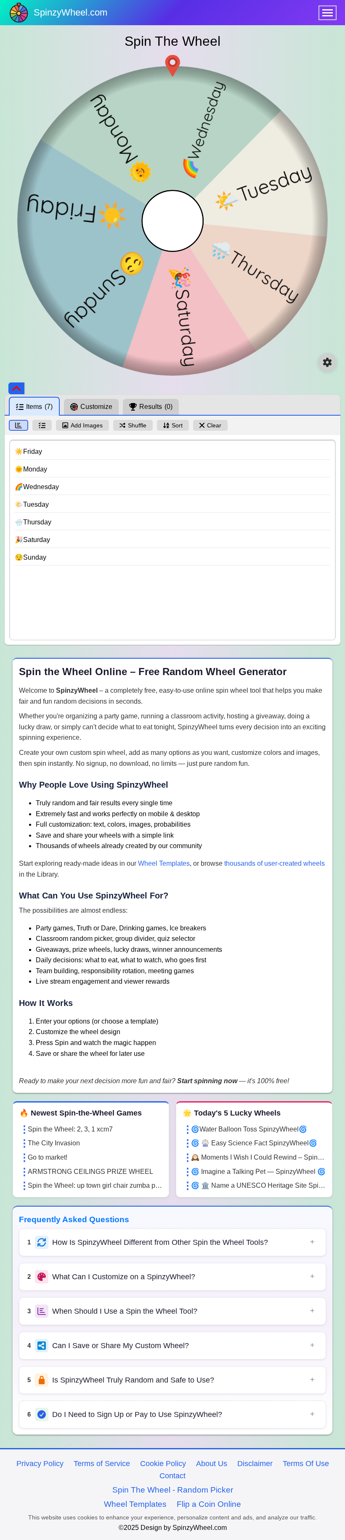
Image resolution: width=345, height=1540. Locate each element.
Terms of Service (102, 1463)
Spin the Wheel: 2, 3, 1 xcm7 (70, 1129)
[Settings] (327, 362)
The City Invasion (54, 1143)
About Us (211, 1463)
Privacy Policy (40, 1463)
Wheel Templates (164, 863)
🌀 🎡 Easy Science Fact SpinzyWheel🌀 (254, 1143)
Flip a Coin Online (209, 1504)
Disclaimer (255, 1463)
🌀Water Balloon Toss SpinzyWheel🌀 (249, 1129)
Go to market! (47, 1157)
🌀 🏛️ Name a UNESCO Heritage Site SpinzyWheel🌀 (258, 1185)
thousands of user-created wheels (274, 863)
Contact (172, 1476)
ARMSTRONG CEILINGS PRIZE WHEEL (90, 1171)
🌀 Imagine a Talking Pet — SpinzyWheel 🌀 (258, 1171)
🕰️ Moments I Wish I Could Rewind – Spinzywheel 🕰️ (258, 1157)
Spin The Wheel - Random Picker (172, 1489)
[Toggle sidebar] (16, 388)
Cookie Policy (163, 1463)
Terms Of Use (306, 1463)
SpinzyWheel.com (70, 12)
